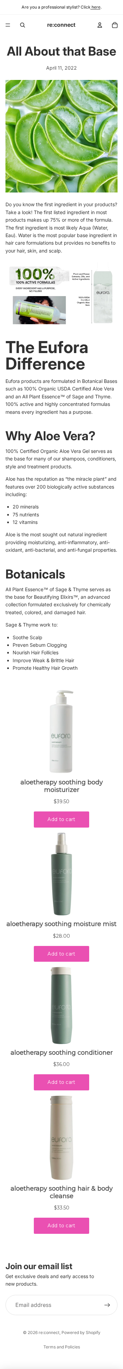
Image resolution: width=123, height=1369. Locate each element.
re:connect (49, 1332)
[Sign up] (107, 1305)
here (95, 7)
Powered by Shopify (81, 1332)
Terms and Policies (61, 1346)
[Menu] (8, 25)
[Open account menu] (99, 25)
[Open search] (22, 25)
